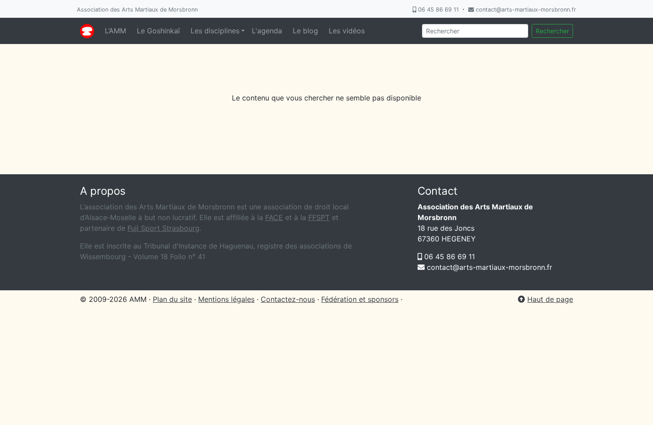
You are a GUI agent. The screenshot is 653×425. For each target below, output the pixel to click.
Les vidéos (347, 30)
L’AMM (115, 30)
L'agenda (267, 30)
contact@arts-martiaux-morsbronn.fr (525, 9)
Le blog (305, 30)
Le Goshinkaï (158, 30)
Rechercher (552, 31)
